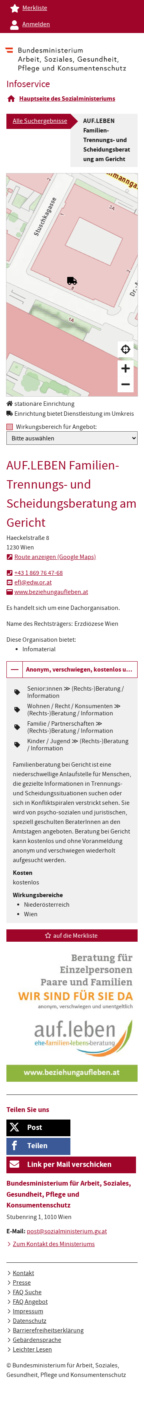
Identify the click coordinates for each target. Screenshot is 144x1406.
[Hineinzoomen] (126, 368)
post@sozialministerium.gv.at (67, 1232)
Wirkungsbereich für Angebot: (56, 427)
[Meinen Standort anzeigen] (126, 349)
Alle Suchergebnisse (40, 122)
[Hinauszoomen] (126, 384)
